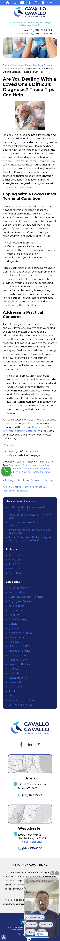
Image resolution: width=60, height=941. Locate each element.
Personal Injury (18, 659)
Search (36, 2)
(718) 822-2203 (32, 795)
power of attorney (19, 664)
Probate (13, 668)
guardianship (16, 628)
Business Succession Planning (26, 596)
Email (22, 2)
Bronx (38, 30)
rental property (18, 677)
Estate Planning (18, 619)
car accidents (16, 605)
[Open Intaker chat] (29, 939)
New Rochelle (34, 33)
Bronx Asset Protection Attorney (26, 465)
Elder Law (14, 615)
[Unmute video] (41, 903)
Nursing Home (17, 655)
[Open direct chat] (52, 873)
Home (7, 2)
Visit (30, 2)
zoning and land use (20, 704)
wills (11, 695)
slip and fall (15, 686)
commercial (15, 610)
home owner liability (20, 632)
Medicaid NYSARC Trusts (23, 646)
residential (15, 682)
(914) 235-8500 (32, 848)
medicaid (14, 641)
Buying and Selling (20, 601)
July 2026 (14, 559)
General (13, 623)
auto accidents (17, 592)
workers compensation (22, 700)
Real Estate (15, 673)
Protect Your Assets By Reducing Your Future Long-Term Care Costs (31, 539)
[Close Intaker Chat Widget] (57, 873)
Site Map (22, 934)
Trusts (12, 691)
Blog (46, 65)
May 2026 (14, 568)
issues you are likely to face (18, 187)
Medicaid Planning (19, 650)
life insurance (16, 637)
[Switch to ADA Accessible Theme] (4, 937)
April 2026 (15, 573)
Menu (50, 2)
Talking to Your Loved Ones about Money (29, 480)
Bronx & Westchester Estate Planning (22, 65)
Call (14, 2)
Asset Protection (18, 588)
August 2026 (16, 555)
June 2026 (15, 564)
